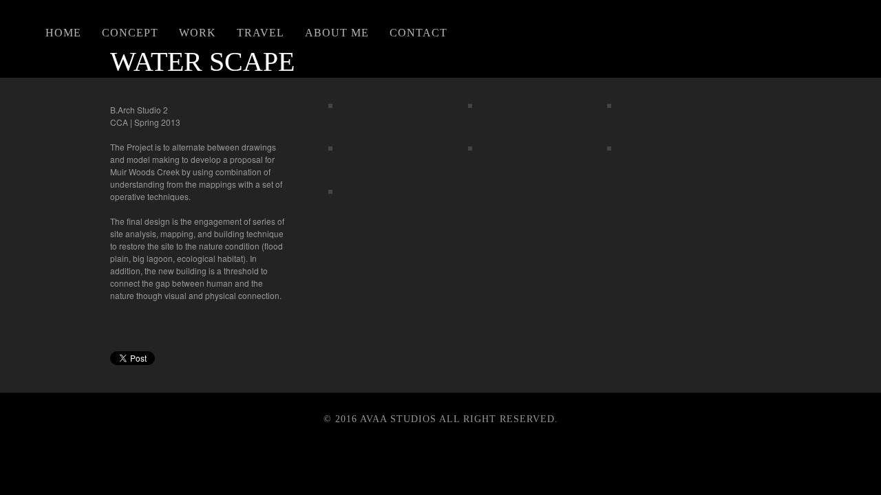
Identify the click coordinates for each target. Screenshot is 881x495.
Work (197, 32)
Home (63, 32)
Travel (260, 32)
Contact (418, 32)
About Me (337, 32)
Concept (130, 32)
